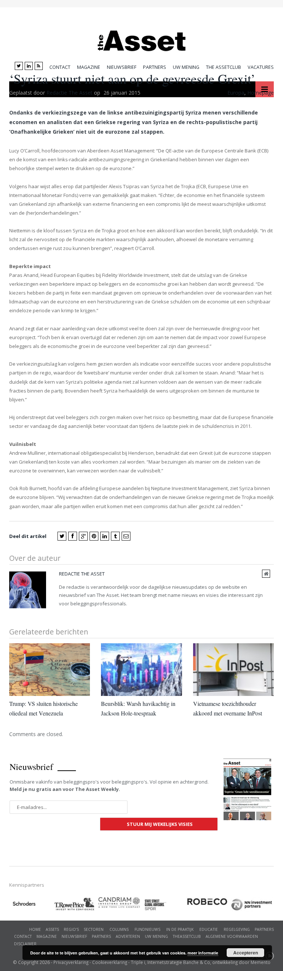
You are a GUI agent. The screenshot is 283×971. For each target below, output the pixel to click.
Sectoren (94, 929)
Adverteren (128, 936)
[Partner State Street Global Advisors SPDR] (164, 905)
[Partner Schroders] (31, 905)
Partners (154, 67)
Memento (260, 962)
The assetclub (223, 67)
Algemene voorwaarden (232, 936)
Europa (235, 92)
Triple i (138, 962)
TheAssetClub (187, 936)
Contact (59, 67)
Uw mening (186, 67)
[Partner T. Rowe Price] (75, 904)
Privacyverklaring (70, 962)
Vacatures (261, 67)
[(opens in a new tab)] (120, 903)
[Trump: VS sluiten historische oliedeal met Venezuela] (49, 669)
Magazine (88, 67)
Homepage (260, 92)
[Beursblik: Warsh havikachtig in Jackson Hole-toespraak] (141, 669)
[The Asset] (142, 38)
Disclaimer (25, 943)
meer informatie (203, 953)
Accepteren (245, 952)
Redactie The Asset (69, 92)
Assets (52, 929)
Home (35, 929)
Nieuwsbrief (121, 67)
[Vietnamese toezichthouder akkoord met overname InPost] (233, 669)
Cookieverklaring (109, 962)
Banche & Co (196, 962)
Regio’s (71, 929)
